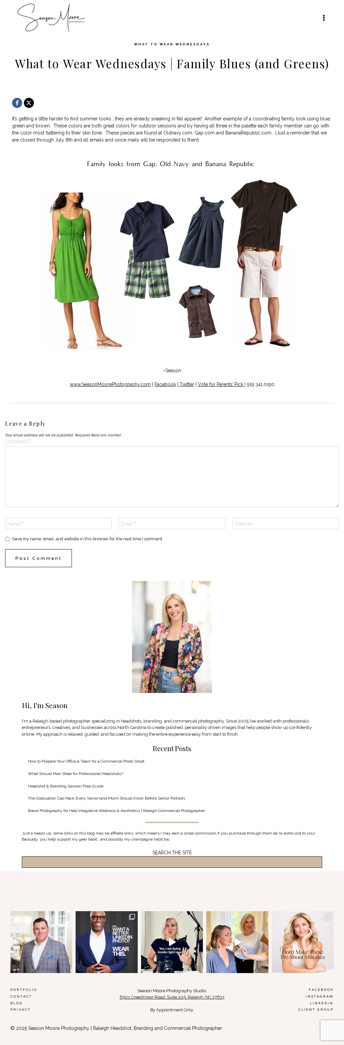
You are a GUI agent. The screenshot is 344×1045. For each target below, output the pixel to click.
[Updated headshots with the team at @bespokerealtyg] (41, 942)
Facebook (165, 384)
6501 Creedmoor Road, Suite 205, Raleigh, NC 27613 (172, 997)
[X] (29, 103)
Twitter (186, 384)
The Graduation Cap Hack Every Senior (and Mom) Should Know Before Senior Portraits (106, 798)
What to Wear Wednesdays (172, 44)
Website (244, 524)
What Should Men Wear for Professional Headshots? (75, 773)
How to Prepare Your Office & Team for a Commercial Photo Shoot (86, 761)
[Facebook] (17, 103)
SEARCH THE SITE (172, 852)
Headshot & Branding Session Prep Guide (65, 786)
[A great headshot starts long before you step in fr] (303, 942)
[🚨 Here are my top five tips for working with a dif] (237, 942)
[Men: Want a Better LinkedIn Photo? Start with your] (107, 942)
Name (15, 524)
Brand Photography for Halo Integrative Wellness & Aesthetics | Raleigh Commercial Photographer (116, 810)
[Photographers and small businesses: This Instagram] (172, 942)
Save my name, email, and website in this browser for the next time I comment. (87, 538)
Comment (17, 441)
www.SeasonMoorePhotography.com (110, 384)
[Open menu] (323, 17)
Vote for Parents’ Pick (221, 384)
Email (128, 524)
